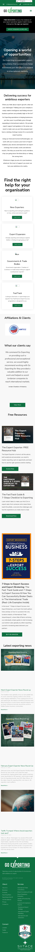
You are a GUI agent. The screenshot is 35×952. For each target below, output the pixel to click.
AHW (10, 879)
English (22, 1)
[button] (30, 10)
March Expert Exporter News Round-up (16, 690)
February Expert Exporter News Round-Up (17, 766)
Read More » (4, 709)
